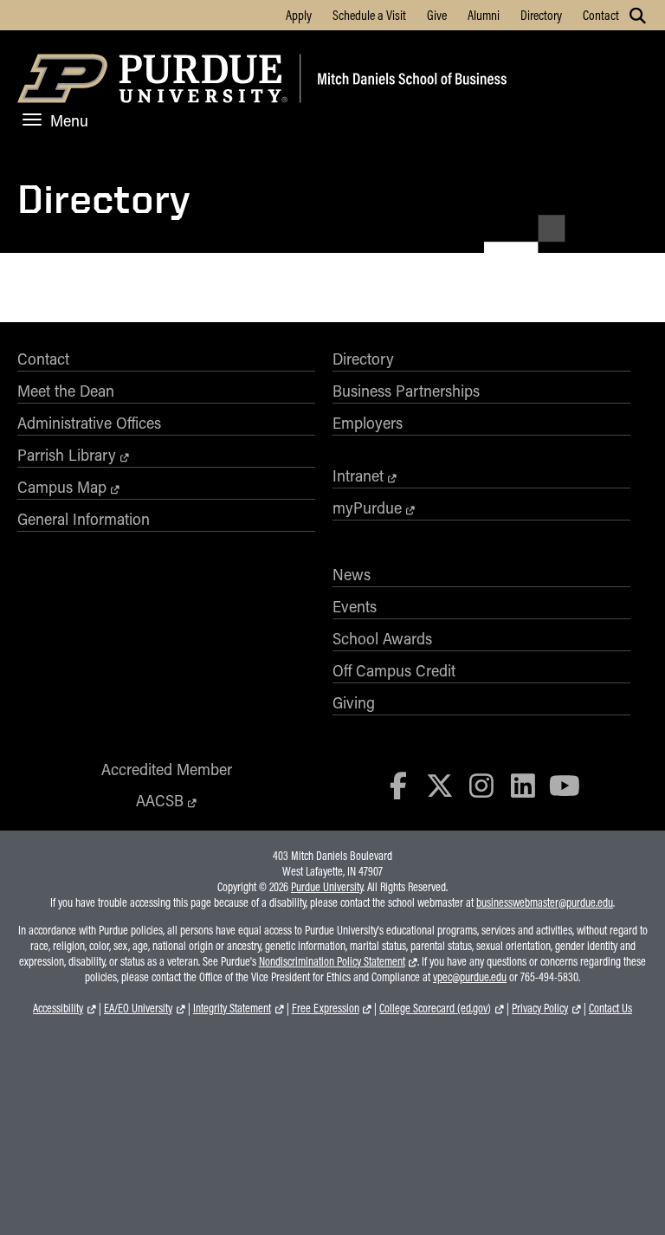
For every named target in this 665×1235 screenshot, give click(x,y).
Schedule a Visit (369, 14)
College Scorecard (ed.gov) (435, 1008)
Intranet (358, 475)
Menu (69, 120)
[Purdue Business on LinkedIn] (523, 785)
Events (354, 606)
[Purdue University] (155, 81)
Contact (601, 14)
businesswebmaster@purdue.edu (544, 902)
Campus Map (62, 486)
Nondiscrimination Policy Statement (332, 961)
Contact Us (610, 1008)
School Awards (382, 638)
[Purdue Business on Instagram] (481, 785)
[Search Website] (638, 15)
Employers (367, 422)
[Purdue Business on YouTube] (564, 785)
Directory (541, 14)
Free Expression (325, 1008)
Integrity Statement (232, 1008)
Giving (353, 702)
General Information (83, 518)
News (351, 574)
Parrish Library (66, 454)
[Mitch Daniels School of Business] (409, 81)
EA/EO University (138, 1008)
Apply (299, 14)
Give (437, 14)
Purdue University (327, 887)
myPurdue (367, 507)
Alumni (484, 14)
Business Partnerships (406, 390)
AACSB (160, 800)
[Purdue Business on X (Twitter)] (440, 785)
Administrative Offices (89, 422)
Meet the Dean (65, 390)
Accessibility (58, 1008)
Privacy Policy (540, 1008)
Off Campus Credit (393, 670)
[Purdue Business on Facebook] (399, 785)
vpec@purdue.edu (470, 977)
